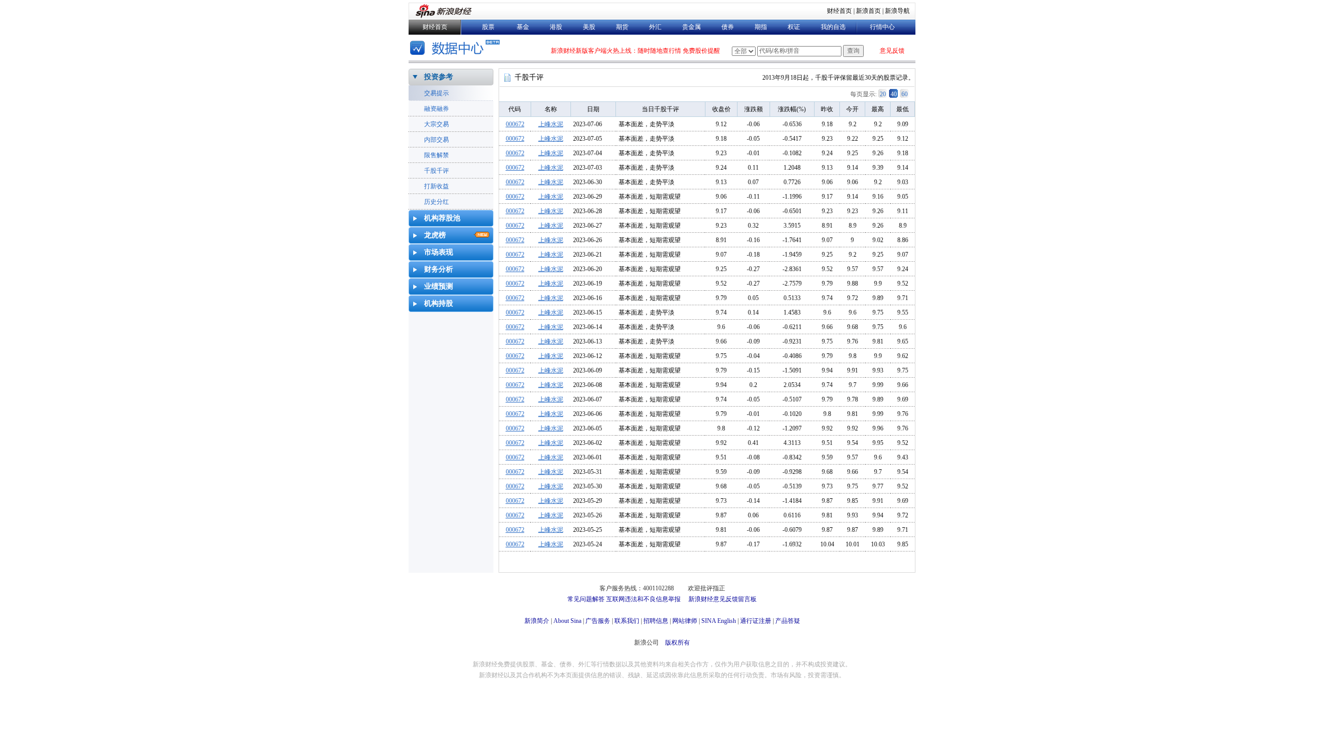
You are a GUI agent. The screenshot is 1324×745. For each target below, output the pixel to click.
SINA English (718, 620)
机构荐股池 (442, 218)
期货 (622, 27)
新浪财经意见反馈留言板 (722, 599)
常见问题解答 (586, 599)
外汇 (655, 27)
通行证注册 (755, 620)
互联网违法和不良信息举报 (643, 599)
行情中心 (882, 27)
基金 (523, 27)
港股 (556, 27)
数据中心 (456, 49)
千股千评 (436, 170)
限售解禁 (436, 155)
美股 (589, 27)
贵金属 (691, 27)
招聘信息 (655, 620)
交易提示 (436, 93)
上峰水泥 (550, 124)
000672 (515, 124)
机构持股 (438, 303)
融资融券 (436, 108)
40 (894, 94)
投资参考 (438, 77)
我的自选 (833, 27)
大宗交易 (436, 124)
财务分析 (438, 269)
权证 (794, 27)
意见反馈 (892, 50)
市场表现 (438, 252)
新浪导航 (897, 10)
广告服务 (597, 620)
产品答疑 (787, 620)
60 (904, 94)
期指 (761, 27)
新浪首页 (868, 10)
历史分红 (436, 201)
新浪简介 (536, 620)
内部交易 (436, 139)
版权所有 (677, 642)
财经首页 (839, 10)
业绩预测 (438, 286)
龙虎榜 (435, 235)
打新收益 (436, 186)
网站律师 (684, 620)
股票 (488, 27)
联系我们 (626, 620)
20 (883, 94)
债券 (727, 27)
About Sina (567, 620)
